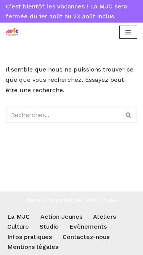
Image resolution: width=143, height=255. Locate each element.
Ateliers (104, 216)
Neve (33, 199)
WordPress (101, 199)
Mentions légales (32, 246)
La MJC (18, 216)
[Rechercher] (128, 115)
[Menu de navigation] (128, 32)
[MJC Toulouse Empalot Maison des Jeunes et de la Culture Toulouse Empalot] (14, 32)
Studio (49, 226)
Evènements (88, 226)
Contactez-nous (86, 236)
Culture (18, 226)
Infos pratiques (29, 236)
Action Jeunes (61, 216)
